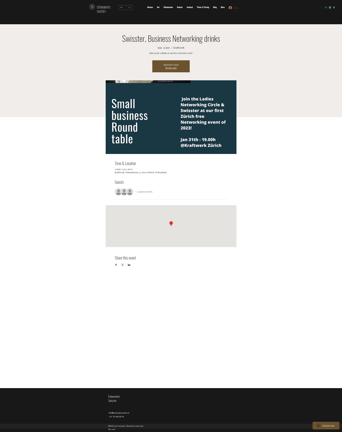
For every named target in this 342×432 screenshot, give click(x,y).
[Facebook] (334, 7)
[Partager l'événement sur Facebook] (116, 265)
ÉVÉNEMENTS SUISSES (103, 9)
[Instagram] (330, 7)
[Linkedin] (326, 7)
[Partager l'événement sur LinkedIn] (129, 265)
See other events (171, 68)
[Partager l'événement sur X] (122, 265)
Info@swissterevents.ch (119, 413)
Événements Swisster (114, 398)
